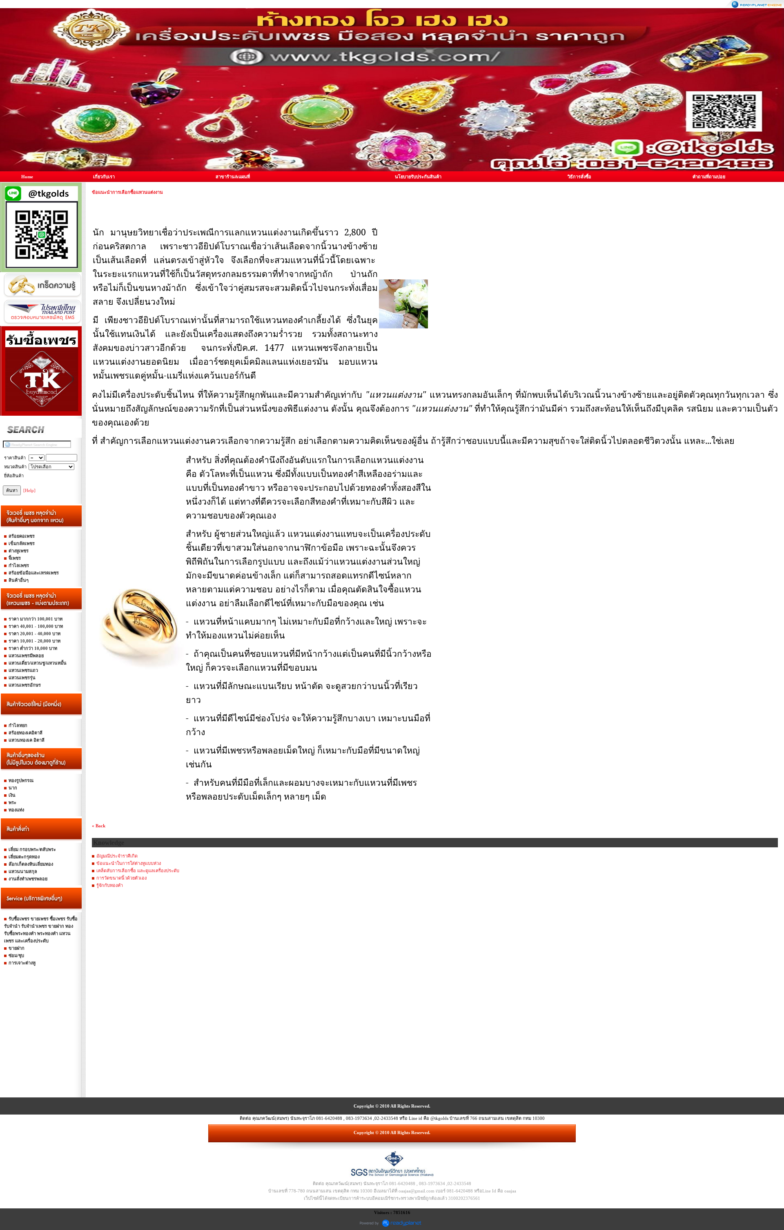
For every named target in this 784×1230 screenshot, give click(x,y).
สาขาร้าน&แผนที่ (233, 176)
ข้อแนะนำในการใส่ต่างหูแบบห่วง (128, 863)
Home (27, 176)
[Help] (29, 490)
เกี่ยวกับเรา (104, 176)
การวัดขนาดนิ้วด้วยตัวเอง (121, 877)
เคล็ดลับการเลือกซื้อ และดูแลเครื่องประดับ (137, 870)
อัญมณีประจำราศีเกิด (117, 855)
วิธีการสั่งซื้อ (579, 176)
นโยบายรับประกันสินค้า (418, 176)
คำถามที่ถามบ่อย (709, 176)
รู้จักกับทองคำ (109, 885)
